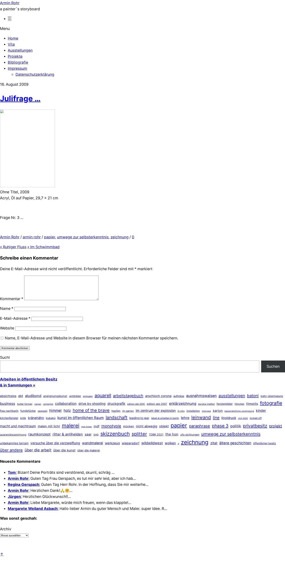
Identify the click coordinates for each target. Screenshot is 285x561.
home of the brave (91, 410)
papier (49, 237)
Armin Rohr (9, 237)
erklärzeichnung (182, 403)
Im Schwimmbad (43, 247)
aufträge (178, 396)
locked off (256, 418)
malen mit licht (49, 426)
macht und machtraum (18, 426)
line (216, 417)
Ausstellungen (20, 50)
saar (88, 434)
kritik (23, 418)
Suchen (273, 366)
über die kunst (64, 450)
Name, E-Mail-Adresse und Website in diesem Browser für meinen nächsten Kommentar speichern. (91, 338)
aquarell (103, 395)
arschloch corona (158, 396)
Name (6, 308)
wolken (170, 443)
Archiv (5, 529)
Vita (11, 44)
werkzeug (112, 443)
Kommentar (11, 298)
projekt (275, 426)
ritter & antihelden (68, 434)
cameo (37, 404)
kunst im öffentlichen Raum (80, 418)
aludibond (33, 396)
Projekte (15, 56)
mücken (128, 426)
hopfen (115, 410)
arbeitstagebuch (128, 395)
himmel (55, 410)
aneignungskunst (55, 396)
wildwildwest (152, 443)
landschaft (116, 417)
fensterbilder (225, 403)
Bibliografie (18, 62)
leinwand (201, 417)
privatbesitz (255, 425)
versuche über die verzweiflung (55, 443)
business (7, 403)
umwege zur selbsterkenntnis (83, 237)
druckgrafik (116, 404)
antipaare (88, 396)
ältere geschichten (235, 443)
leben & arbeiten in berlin (165, 418)
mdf (96, 426)
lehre (185, 418)
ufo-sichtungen (189, 434)
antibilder (75, 396)
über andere (11, 450)
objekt (164, 426)
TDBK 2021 (156, 434)
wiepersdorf (130, 443)
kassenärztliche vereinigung (239, 411)
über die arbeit (38, 450)
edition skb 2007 (157, 403)
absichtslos (8, 396)
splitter (139, 434)
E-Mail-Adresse (15, 318)
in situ (181, 410)
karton (218, 411)
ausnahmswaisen (201, 395)
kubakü (50, 418)
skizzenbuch (115, 434)
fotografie (271, 403)
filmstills (252, 404)
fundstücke (28, 411)
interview (206, 411)
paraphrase (199, 425)
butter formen (24, 403)
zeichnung (120, 237)
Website (7, 328)
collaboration (66, 403)
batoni (253, 395)
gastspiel (42, 410)
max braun (86, 426)
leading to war (139, 418)
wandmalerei (92, 443)
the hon (171, 434)
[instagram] (9, 18)
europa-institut (206, 403)
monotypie (111, 425)
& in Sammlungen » (17, 385)
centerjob (48, 404)
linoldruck (228, 418)
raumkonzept (39, 434)
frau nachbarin (9, 410)
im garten (128, 410)
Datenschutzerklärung (35, 74)
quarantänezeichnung (13, 434)
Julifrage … (20, 98)
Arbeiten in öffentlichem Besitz (28, 379)
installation (193, 410)
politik (235, 426)
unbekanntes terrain (14, 443)
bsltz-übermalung (272, 396)
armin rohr (32, 237)
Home (13, 38)
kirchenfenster (9, 418)
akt (20, 396)
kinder (261, 411)
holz (67, 410)
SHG (95, 434)
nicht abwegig (146, 426)
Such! (5, 357)
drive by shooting (92, 404)
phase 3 (220, 425)
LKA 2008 (243, 418)
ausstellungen (231, 395)
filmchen (239, 403)
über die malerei (88, 450)
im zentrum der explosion (156, 411)
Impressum (17, 68)
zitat (213, 443)
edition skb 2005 (136, 404)
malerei (70, 425)
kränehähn (36, 418)
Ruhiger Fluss (13, 247)
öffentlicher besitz (264, 443)
